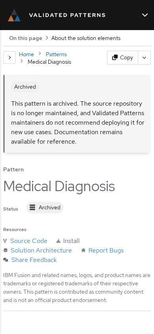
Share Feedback (34, 260)
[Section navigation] (9, 57)
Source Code (28, 241)
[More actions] (144, 58)
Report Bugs (106, 250)
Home (26, 54)
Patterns (56, 54)
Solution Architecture (41, 250)
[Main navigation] (145, 15)
